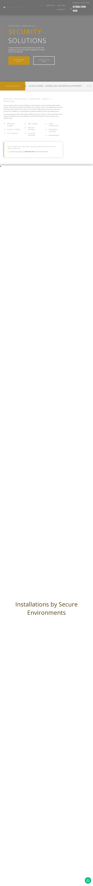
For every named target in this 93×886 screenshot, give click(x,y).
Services (50, 5)
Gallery (61, 5)
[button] (87, 86)
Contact (61, 9)
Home (41, 5)
